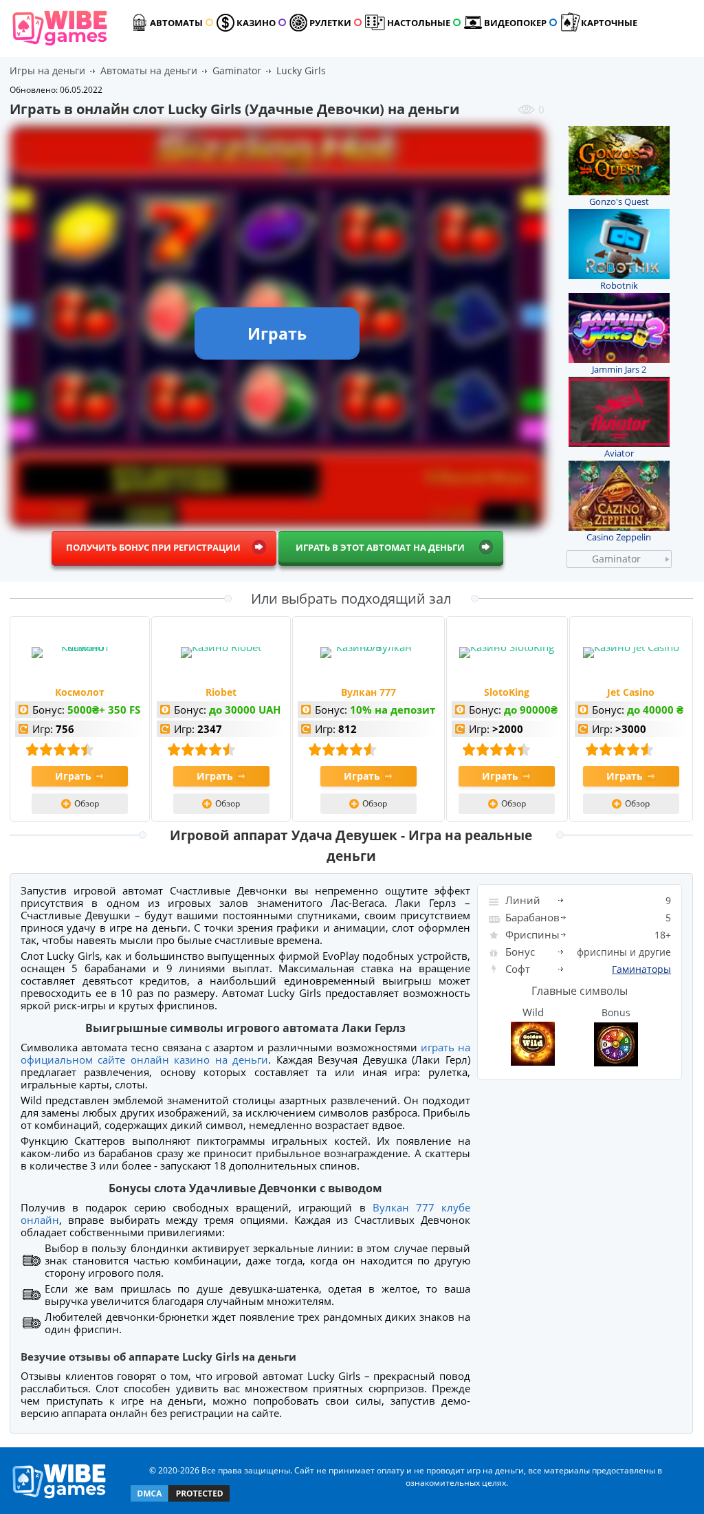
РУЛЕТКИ (330, 23)
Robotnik (619, 285)
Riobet (221, 692)
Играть (73, 775)
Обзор (86, 803)
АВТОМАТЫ (176, 23)
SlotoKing (506, 692)
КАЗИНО (256, 23)
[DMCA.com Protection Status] (180, 1500)
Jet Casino (630, 692)
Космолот (79, 692)
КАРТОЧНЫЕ (609, 23)
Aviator (619, 453)
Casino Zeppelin (618, 537)
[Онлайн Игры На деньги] (59, 1499)
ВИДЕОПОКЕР (515, 23)
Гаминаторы (641, 969)
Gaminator (616, 558)
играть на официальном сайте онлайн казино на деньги (245, 1053)
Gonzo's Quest (619, 201)
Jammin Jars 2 (619, 369)
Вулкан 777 (368, 692)
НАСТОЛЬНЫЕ (418, 23)
